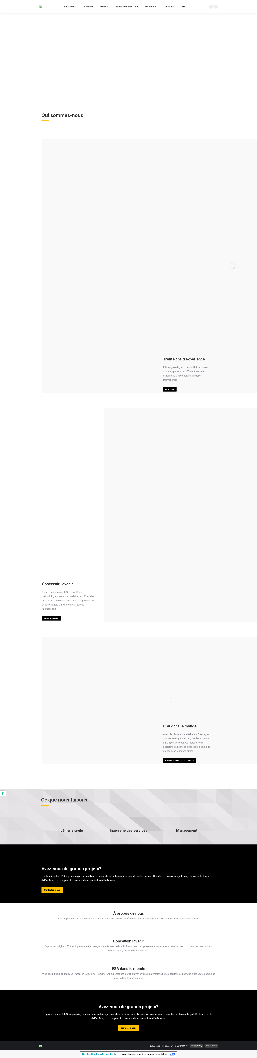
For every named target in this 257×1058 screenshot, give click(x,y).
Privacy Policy (196, 1046)
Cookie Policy (211, 1046)
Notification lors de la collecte (99, 1054)
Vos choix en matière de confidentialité (144, 1054)
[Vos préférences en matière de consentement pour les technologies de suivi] (3, 793)
